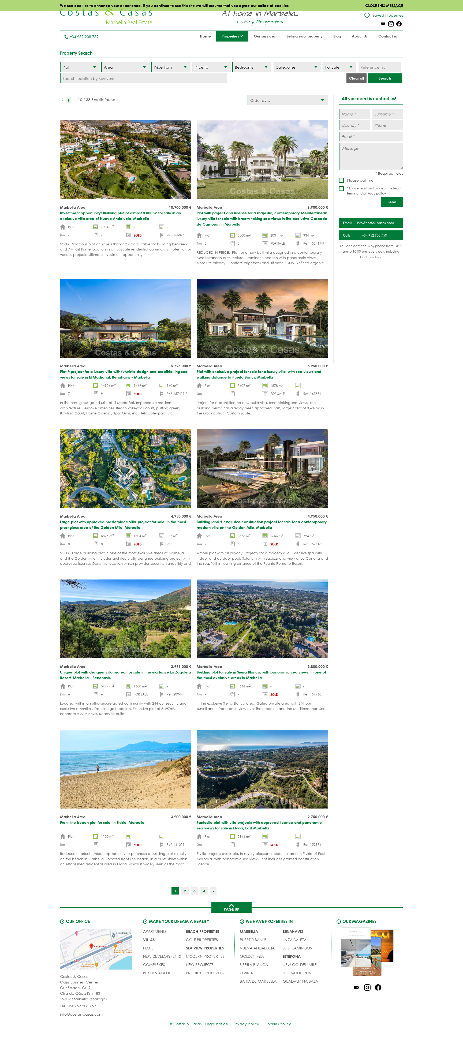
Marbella (249, 931)
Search (385, 78)
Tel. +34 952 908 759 (78, 1005)
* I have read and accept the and (374, 191)
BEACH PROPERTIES (202, 931)
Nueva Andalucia (257, 948)
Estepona (292, 956)
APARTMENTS (154, 931)
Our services (265, 36)
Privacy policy (246, 1023)
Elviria (246, 972)
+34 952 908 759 (84, 36)
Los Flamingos (297, 948)
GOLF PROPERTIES (202, 939)
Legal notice (216, 1023)
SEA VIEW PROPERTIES (205, 948)
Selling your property (304, 36)
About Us (360, 36)
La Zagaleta (295, 939)
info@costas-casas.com (81, 1014)
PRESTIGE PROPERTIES (205, 972)
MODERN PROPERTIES (205, 956)
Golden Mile (252, 956)
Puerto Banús (253, 939)
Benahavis (293, 931)
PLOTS (148, 948)
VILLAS (149, 939)
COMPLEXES (154, 964)
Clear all (356, 78)
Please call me (360, 180)
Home (205, 36)
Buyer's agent (156, 972)
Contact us (388, 36)
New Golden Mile (300, 964)
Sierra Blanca (254, 964)
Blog (337, 36)
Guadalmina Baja (300, 981)
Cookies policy (277, 1023)
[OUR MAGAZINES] (367, 952)
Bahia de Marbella (258, 981)
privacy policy (374, 193)
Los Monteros (297, 972)
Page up (231, 909)
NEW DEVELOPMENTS (162, 956)
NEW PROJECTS (200, 964)
